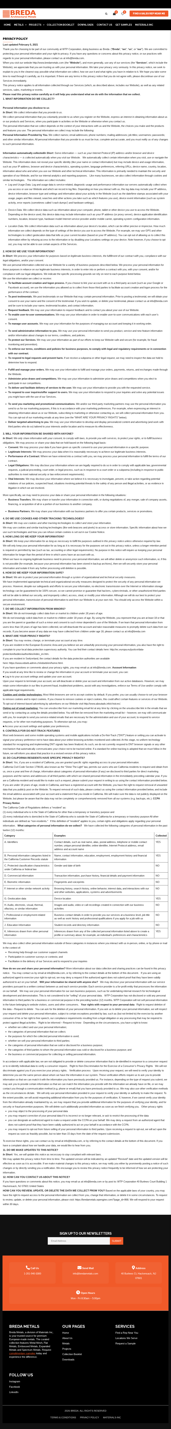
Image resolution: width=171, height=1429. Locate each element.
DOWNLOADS (86, 24)
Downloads (68, 1359)
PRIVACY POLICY (89, 1417)
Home (65, 1332)
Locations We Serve (126, 1338)
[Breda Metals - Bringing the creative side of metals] (19, 13)
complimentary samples (22, 1353)
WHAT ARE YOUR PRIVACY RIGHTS (96, 417)
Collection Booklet (60, 24)
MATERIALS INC (144, 24)
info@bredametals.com (85, 1273)
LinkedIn (13, 1392)
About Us (67, 1338)
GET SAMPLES (123, 24)
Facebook (14, 1386)
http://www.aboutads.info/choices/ (102, 703)
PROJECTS (35, 24)
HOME (7, 24)
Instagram (14, 1381)
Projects (66, 1348)
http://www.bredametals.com (48, 62)
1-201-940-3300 (32, 1273)
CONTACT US (104, 24)
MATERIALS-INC (112, 1417)
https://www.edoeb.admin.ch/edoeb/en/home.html (36, 663)
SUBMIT (116, 1240)
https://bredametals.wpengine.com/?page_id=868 (101, 1199)
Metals (66, 1343)
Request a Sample (125, 1343)
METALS (19, 24)
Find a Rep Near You (126, 1332)
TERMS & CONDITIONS (63, 1417)
